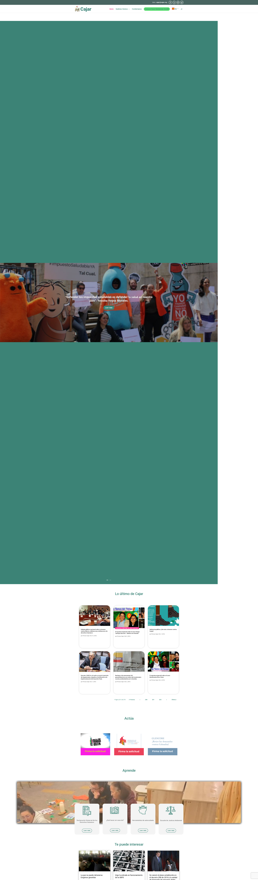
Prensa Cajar (86, 635)
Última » (174, 699)
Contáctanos (137, 9)
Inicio (112, 9)
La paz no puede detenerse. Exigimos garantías (92, 876)
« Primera (132, 699)
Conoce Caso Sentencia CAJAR (157, 9)
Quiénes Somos (122, 9)
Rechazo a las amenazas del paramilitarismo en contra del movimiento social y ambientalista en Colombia (128, 677)
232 (160, 699)
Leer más (108, 308)
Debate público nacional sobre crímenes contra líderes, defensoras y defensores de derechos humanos (94, 631)
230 (146, 699)
